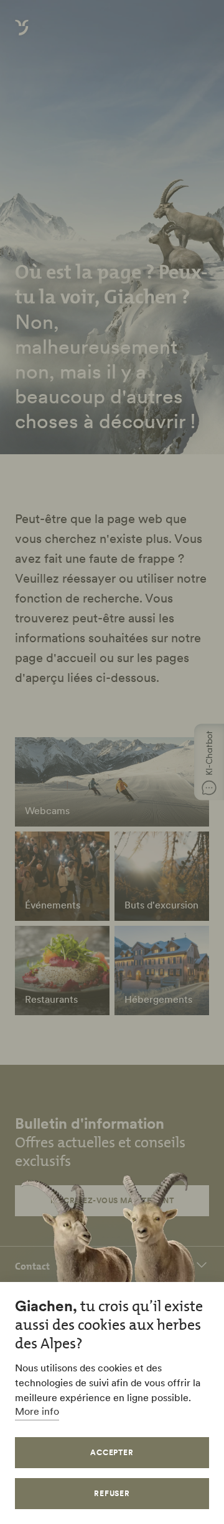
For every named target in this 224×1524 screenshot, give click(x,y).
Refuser (112, 1493)
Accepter (112, 1452)
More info (37, 1411)
